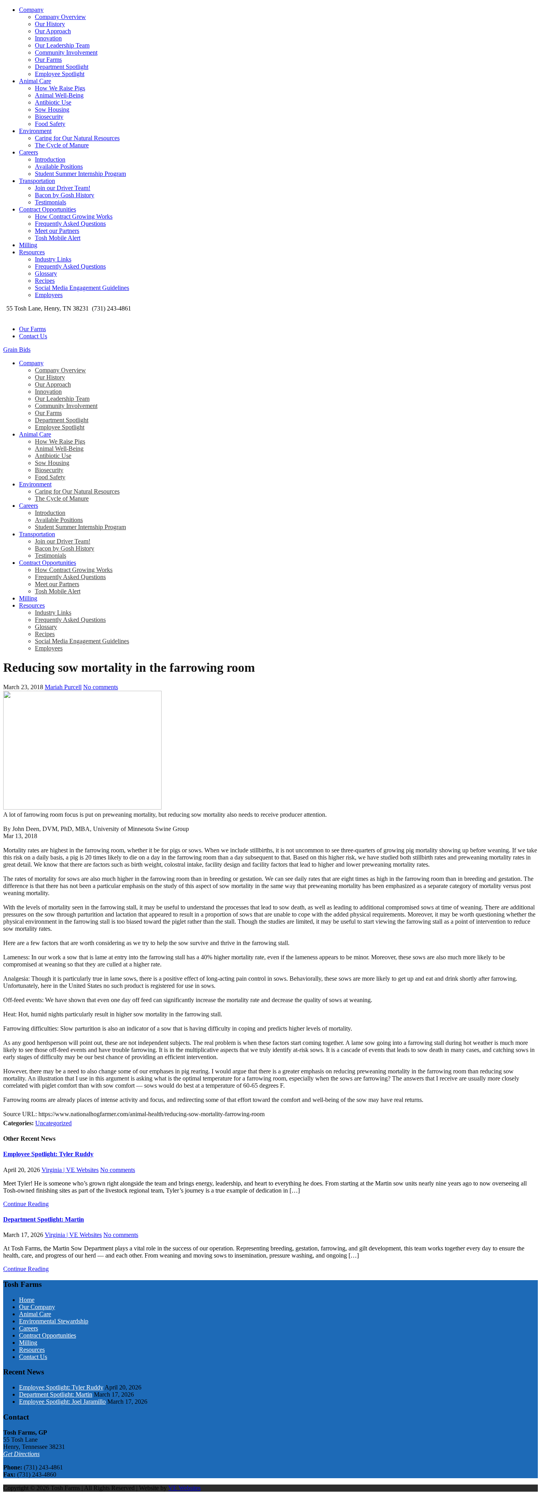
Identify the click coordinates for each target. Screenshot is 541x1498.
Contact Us (33, 336)
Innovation (48, 38)
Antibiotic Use (53, 102)
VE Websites (184, 1488)
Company (31, 9)
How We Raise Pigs (60, 88)
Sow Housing (52, 109)
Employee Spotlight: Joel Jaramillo (62, 1401)
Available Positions (59, 166)
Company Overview (60, 16)
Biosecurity (49, 116)
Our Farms (48, 59)
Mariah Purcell (63, 687)
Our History (50, 24)
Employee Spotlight (59, 74)
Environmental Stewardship (53, 1321)
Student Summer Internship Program (80, 173)
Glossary (46, 273)
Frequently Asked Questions (70, 223)
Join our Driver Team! (62, 188)
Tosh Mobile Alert (57, 237)
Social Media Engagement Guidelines (82, 287)
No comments (100, 687)
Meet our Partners (57, 230)
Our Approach (53, 31)
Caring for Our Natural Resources (77, 138)
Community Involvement (66, 52)
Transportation (37, 180)
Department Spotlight (61, 66)
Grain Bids (16, 349)
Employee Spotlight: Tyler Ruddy (48, 1154)
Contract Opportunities (47, 209)
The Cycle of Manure (62, 145)
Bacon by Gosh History (64, 195)
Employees (49, 295)
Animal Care (35, 81)
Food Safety (50, 123)
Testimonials (50, 202)
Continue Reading (26, 1204)
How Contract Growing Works (73, 216)
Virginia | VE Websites (70, 1169)
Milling (28, 245)
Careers (28, 152)
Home (26, 1299)
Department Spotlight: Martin (43, 1219)
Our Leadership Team (62, 45)
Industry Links (53, 259)
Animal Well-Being (59, 95)
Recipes (45, 280)
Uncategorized (53, 1123)
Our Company (37, 1307)
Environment (35, 131)
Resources (32, 252)
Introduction (50, 159)
